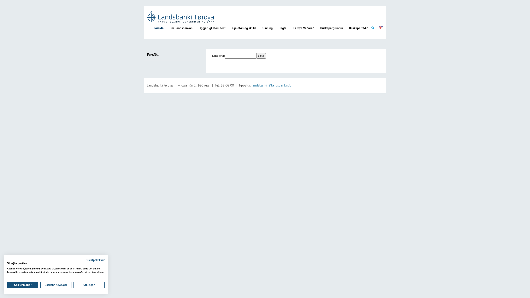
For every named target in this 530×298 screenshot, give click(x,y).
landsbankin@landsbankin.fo (272, 85)
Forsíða (159, 28)
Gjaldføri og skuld (244, 28)
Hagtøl (283, 28)
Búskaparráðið (358, 28)
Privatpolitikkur (95, 260)
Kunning (267, 28)
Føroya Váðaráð (303, 28)
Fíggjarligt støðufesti (212, 28)
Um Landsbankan (181, 28)
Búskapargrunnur (331, 28)
